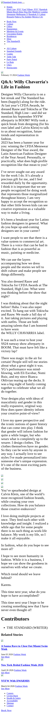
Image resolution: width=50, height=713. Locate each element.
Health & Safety (14, 698)
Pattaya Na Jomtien (23, 17)
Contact (10, 705)
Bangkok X (33, 14)
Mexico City (37, 17)
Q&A (9, 65)
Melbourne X (22, 14)
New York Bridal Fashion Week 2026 (22, 665)
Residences (12, 36)
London (44, 12)
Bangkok (43, 9)
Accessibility (12, 701)
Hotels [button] (9, 7)
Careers (10, 693)
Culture (10, 24)
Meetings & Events (15, 31)
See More (5, 657)
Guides (10, 54)
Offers (9, 26)
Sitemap (10, 703)
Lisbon (42, 14)
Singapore (11, 14)
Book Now (12, 21)
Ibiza (21, 12)
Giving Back (12, 696)
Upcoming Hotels (14, 34)
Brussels (10, 17)
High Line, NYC (14, 9)
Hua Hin (28, 12)
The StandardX (13, 41)
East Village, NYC (30, 9)
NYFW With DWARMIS (15, 680)
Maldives (36, 12)
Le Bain (10, 62)
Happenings (12, 29)
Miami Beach (13, 12)
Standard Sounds (14, 51)
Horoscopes (12, 68)
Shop (9, 39)
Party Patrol (12, 59)
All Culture (12, 48)
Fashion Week (23, 75)
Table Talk (11, 57)
